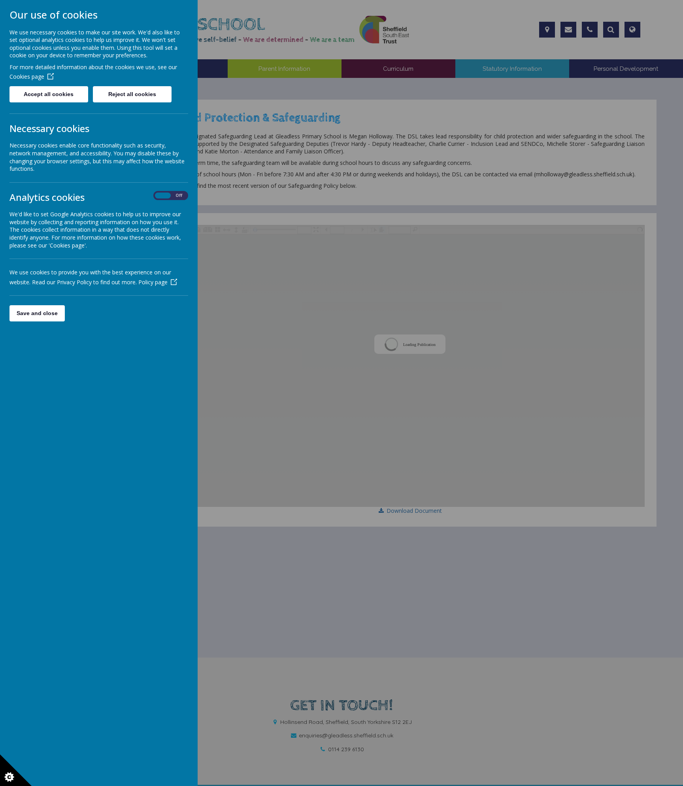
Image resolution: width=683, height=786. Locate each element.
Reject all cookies (132, 94)
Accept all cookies (49, 94)
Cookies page (26, 76)
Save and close (37, 313)
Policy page (153, 282)
